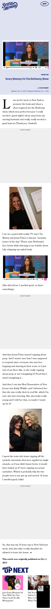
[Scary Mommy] (10, 6)
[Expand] (39, 586)
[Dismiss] (47, 586)
